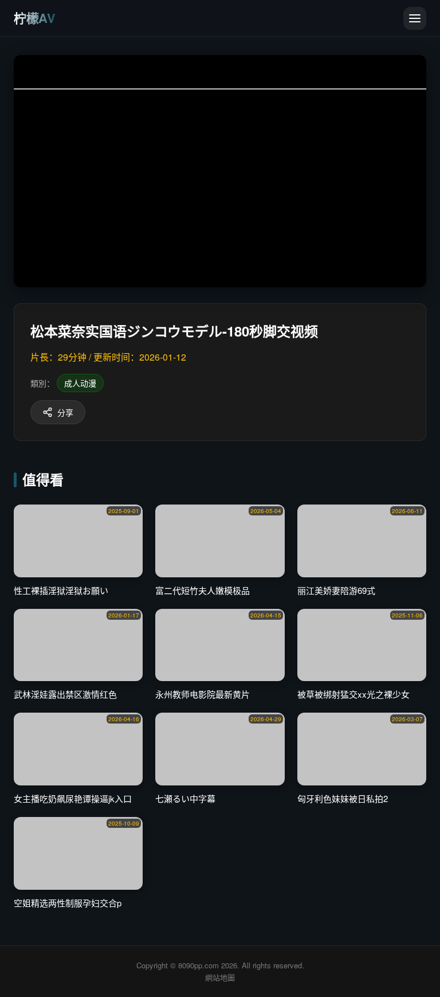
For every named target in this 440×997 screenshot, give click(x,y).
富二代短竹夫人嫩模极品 (202, 590)
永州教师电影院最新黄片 (202, 694)
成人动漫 (80, 383)
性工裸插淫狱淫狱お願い (61, 590)
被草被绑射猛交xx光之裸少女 (353, 694)
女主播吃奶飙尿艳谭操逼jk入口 (73, 798)
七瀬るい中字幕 (185, 798)
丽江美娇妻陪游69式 (336, 590)
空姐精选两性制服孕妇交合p (67, 903)
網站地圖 (220, 977)
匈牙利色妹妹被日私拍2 (342, 798)
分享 (65, 412)
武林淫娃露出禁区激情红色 (65, 694)
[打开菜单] (414, 18)
